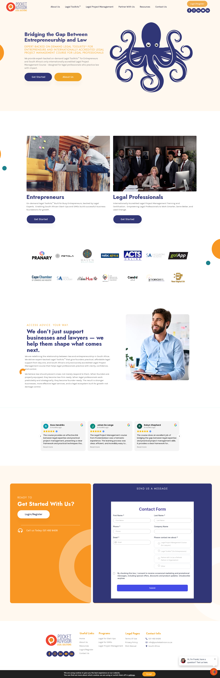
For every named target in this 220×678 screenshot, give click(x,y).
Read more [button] (48, 447)
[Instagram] (194, 10)
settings (131, 675)
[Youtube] (203, 10)
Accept (149, 674)
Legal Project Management (99, 6)
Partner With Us (127, 6)
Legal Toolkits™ (73, 6)
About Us (55, 6)
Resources (145, 6)
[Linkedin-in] (198, 10)
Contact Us (161, 6)
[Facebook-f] (189, 10)
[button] (179, 436)
